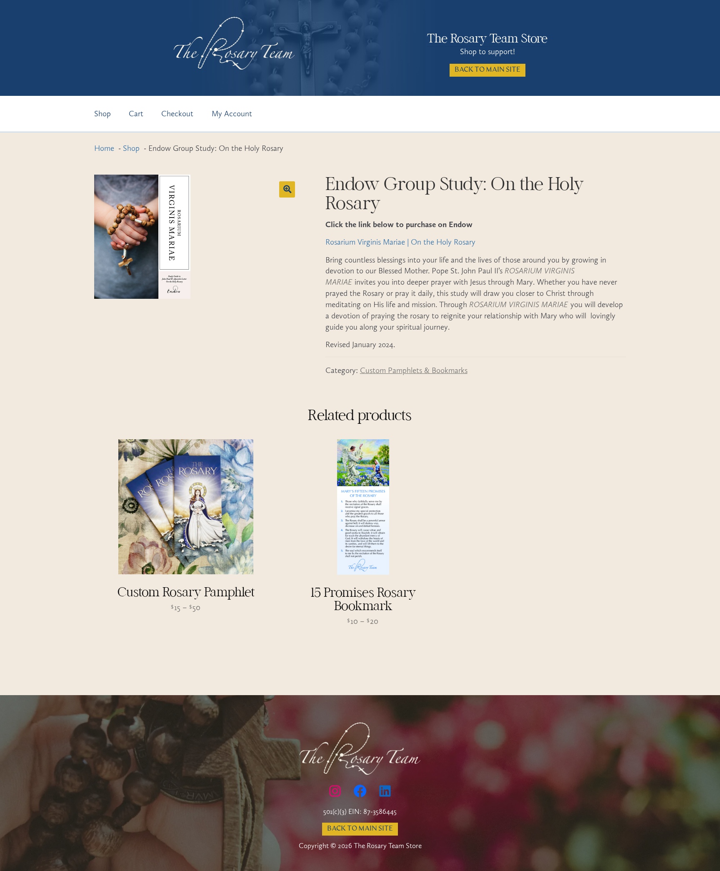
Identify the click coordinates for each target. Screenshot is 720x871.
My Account (232, 113)
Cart (136, 113)
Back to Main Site (487, 70)
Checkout (177, 113)
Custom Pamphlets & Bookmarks (414, 370)
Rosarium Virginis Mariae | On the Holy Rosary (400, 242)
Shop (102, 113)
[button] (287, 189)
